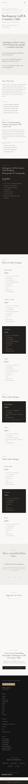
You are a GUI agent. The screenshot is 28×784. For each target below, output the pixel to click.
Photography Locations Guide (8, 724)
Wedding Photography (6, 746)
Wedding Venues (12, 8)
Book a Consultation (14, 782)
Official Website (6, 27)
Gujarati (3, 703)
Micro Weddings (5, 744)
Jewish (3, 707)
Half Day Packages (5, 742)
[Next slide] (19, 577)
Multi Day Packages (5, 740)
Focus (5, 2)
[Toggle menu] (24, 3)
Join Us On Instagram (9, 684)
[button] (13, 773)
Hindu (3, 705)
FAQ (3, 729)
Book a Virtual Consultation (14, 667)
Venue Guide (5, 721)
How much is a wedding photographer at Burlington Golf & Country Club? (12, 60)
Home (3, 8)
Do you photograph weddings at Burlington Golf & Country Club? (13, 54)
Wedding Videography (6, 750)
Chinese (3, 698)
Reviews (6, 732)
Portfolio (4, 726)
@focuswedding (15, 598)
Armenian (4, 696)
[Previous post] (3, 618)
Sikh (3, 712)
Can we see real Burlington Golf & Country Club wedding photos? (13, 66)
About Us (4, 719)
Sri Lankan (4, 714)
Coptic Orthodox (5, 700)
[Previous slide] (9, 577)
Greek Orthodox (5, 701)
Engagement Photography (7, 748)
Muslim (3, 709)
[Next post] (25, 618)
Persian (3, 710)
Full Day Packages (5, 739)
